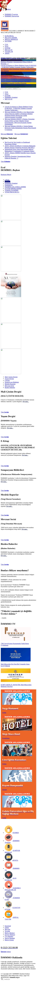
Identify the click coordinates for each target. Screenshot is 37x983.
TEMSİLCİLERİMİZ (11, 190)
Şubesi (6, 951)
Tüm (5, 161)
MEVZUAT (8, 50)
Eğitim (7, 927)
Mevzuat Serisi (9, 386)
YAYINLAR (9, 51)
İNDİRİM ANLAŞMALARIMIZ (15, 187)
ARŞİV (7, 53)
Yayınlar (7, 931)
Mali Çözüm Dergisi (11, 377)
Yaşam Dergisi (9, 379)
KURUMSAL (9, 36)
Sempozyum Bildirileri (12, 382)
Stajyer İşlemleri (10, 938)
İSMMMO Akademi (11, 183)
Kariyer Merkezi (10, 935)
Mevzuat (7, 134)
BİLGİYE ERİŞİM (11, 37)
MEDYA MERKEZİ (11, 39)
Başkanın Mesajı (6, 174)
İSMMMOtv (9, 185)
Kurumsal (8, 926)
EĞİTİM (7, 48)
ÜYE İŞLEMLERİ (17, 951)
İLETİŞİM (8, 41)
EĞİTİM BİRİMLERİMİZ (13, 188)
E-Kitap (7, 380)
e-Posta (7, 180)
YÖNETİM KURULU (12, 192)
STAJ (6, 46)
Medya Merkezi (10, 933)
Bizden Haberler (10, 387)
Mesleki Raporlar (10, 384)
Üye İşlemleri (9, 936)
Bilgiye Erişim (9, 940)
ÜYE (6, 44)
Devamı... (26, 401)
